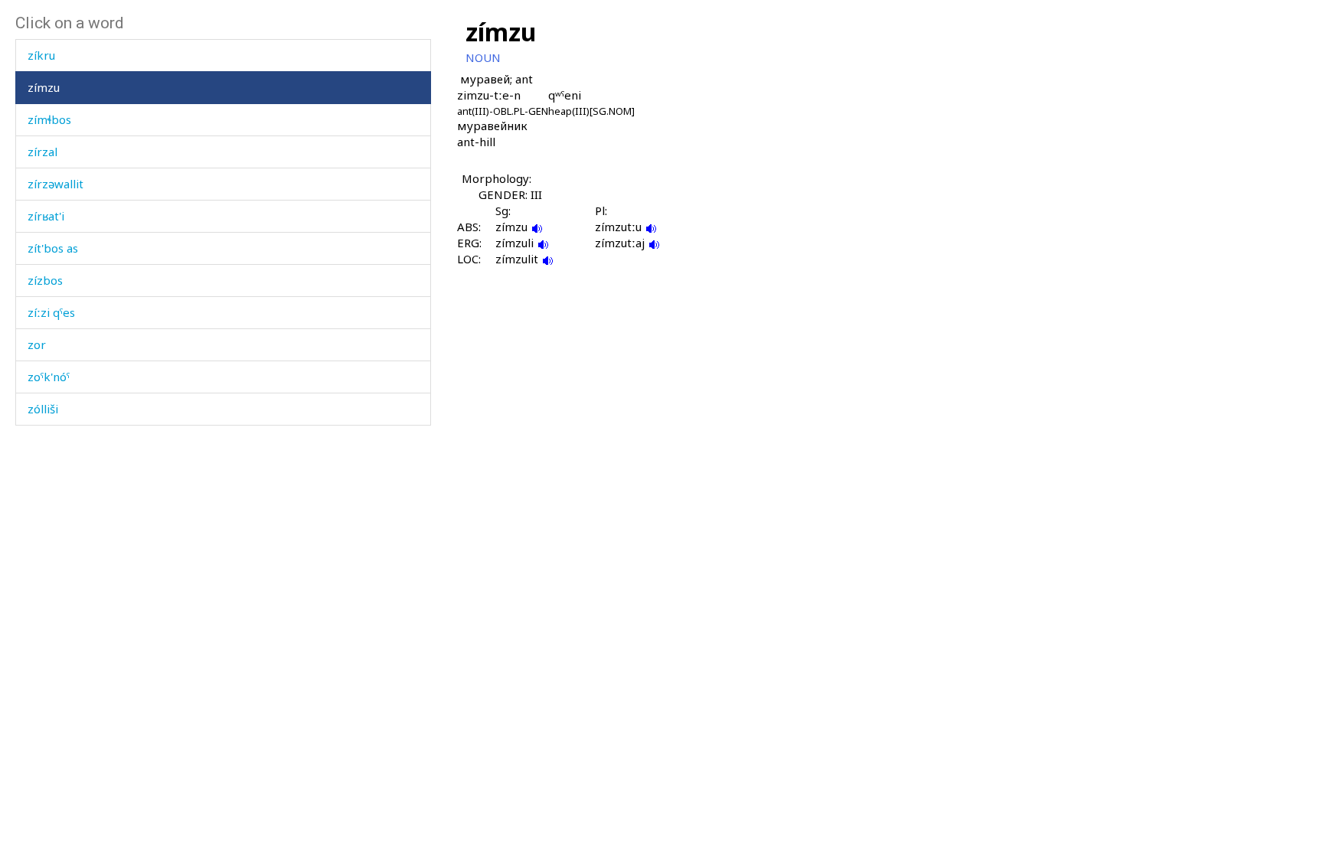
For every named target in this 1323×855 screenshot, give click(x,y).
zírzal (42, 151)
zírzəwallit (55, 183)
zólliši (43, 408)
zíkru (41, 55)
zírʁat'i (46, 216)
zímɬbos (49, 119)
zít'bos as (53, 248)
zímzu (44, 87)
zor (37, 344)
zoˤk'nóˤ (49, 376)
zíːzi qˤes (51, 312)
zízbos (45, 280)
